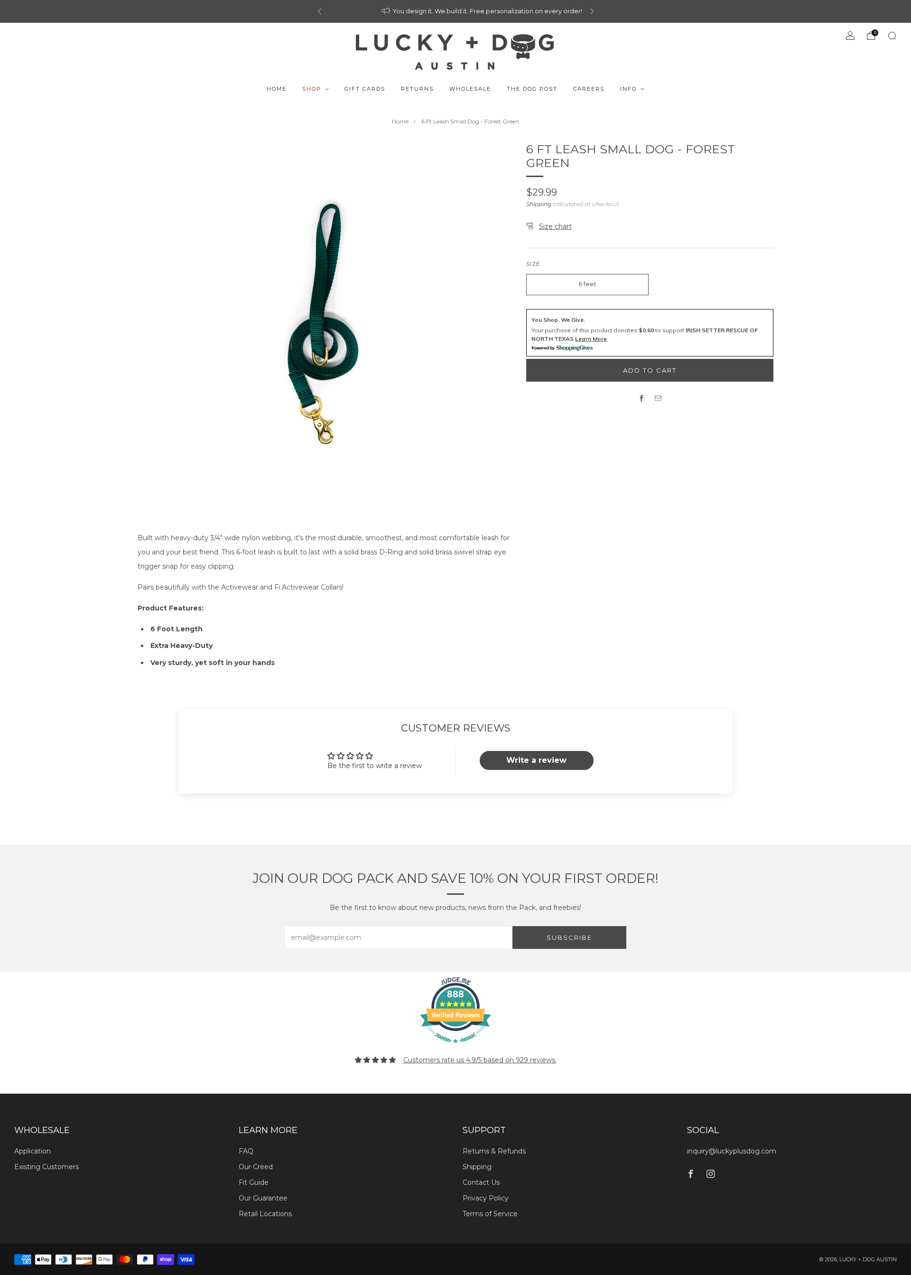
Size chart (555, 226)
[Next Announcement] (592, 11)
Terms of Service (490, 1213)
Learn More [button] (591, 338)
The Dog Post (532, 88)
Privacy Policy (486, 1198)
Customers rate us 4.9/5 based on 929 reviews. (480, 1060)
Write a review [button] (536, 760)
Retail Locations (265, 1213)
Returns (417, 88)
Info (628, 88)
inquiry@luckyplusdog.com (731, 1151)
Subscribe (569, 937)
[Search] (892, 35)
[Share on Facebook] (642, 398)
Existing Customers (46, 1166)
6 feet (587, 284)
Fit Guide (254, 1182)
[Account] (850, 35)
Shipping (538, 203)
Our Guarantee (263, 1198)
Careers (588, 88)
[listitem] (456, 11)
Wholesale (470, 88)
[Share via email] (658, 398)
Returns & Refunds (494, 1151)
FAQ (246, 1151)
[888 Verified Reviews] (455, 1048)
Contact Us (481, 1182)
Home (277, 88)
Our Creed (256, 1166)
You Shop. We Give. (558, 319)
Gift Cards (364, 88)
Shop (311, 88)
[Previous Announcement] (319, 11)
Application (32, 1151)
